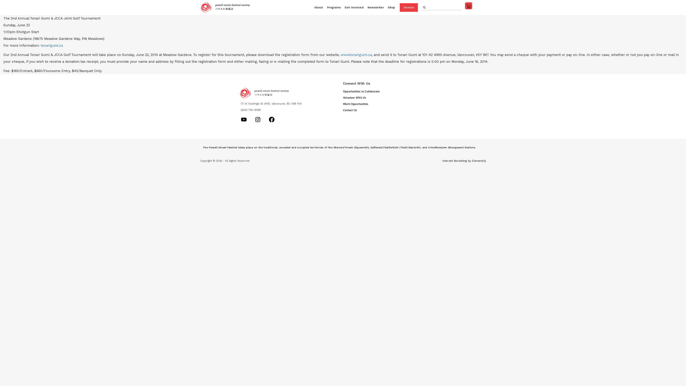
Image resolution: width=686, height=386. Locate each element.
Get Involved (354, 7)
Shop (391, 7)
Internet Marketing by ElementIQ (464, 160)
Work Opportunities (355, 104)
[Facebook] (272, 119)
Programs (334, 7)
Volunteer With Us (354, 97)
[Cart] (468, 5)
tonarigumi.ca (52, 45)
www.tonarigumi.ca (356, 55)
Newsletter (375, 7)
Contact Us (350, 110)
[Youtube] (244, 119)
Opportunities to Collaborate (361, 91)
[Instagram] (258, 119)
